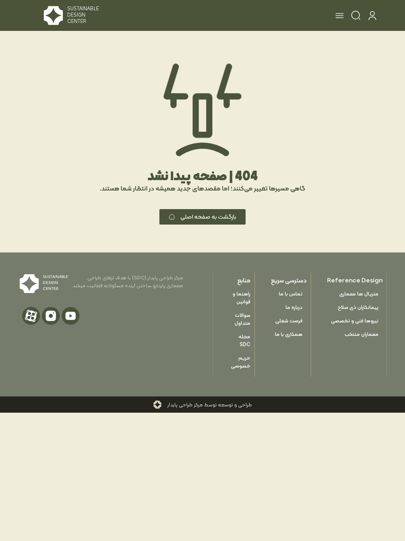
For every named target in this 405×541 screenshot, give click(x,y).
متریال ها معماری (359, 293)
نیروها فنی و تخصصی (355, 320)
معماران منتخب (361, 334)
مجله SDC (244, 340)
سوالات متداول (242, 319)
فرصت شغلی (289, 320)
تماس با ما (291, 293)
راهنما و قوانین (241, 297)
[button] (339, 16)
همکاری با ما (289, 334)
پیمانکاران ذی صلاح (358, 307)
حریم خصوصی (240, 361)
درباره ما (294, 307)
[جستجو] (356, 16)
